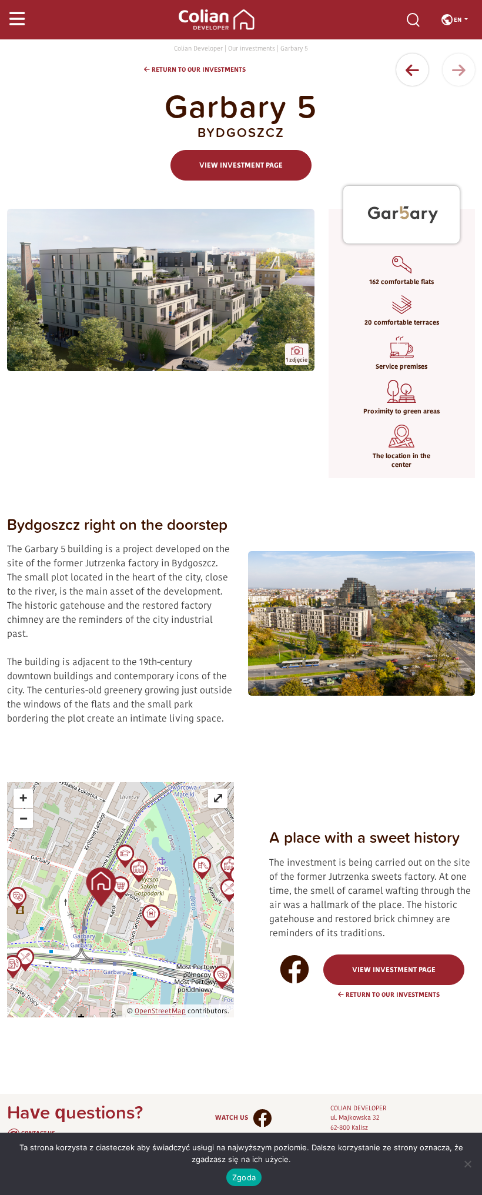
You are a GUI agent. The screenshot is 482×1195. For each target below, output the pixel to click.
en (458, 19)
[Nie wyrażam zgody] (467, 1164)
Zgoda (244, 1177)
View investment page (241, 165)
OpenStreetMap (160, 1011)
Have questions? (75, 1122)
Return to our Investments (198, 69)
